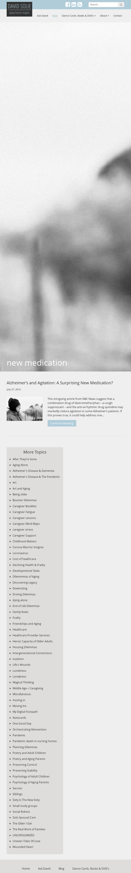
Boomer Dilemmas (25, 500)
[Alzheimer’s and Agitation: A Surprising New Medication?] (24, 410)
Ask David (42, 15)
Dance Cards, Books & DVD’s (78, 15)
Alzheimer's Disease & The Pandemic (36, 477)
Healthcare (20, 629)
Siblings (18, 794)
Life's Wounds (22, 665)
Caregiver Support (24, 535)
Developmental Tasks (26, 571)
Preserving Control (25, 765)
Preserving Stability (25, 770)
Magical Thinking (23, 682)
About (103, 15)
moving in (19, 700)
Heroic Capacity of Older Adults (33, 641)
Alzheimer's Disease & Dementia (33, 471)
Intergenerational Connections (32, 653)
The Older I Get (22, 823)
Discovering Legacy (25, 582)
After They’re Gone (25, 459)
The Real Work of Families (29, 829)
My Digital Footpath (25, 712)
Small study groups (25, 806)
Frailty (16, 618)
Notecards (19, 718)
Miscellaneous (22, 694)
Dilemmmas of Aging (26, 576)
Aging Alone (20, 465)
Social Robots (21, 812)
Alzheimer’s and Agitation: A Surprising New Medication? (60, 382)
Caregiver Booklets (25, 506)
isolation (18, 659)
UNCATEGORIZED (23, 835)
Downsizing (20, 588)
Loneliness (19, 671)
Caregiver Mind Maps (26, 524)
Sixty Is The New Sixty (26, 800)
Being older (20, 494)
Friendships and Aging (27, 624)
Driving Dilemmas (24, 594)
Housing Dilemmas (25, 647)
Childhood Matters (25, 541)
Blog (55, 15)
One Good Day (22, 723)
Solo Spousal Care (24, 817)
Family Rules (20, 612)
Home (26, 868)
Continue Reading (61, 423)
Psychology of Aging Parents (31, 782)
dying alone (20, 600)
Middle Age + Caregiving (28, 688)
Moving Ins (19, 706)
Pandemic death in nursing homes (35, 741)
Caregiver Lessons (24, 518)
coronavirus (20, 553)
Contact (117, 15)
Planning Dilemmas (25, 747)
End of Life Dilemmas (26, 606)
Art (15, 482)
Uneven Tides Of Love (26, 841)
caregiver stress (23, 529)
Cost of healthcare (24, 559)
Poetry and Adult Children (29, 753)
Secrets (17, 788)
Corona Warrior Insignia (28, 547)
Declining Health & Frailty (29, 565)
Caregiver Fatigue (24, 512)
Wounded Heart (23, 847)
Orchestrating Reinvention (30, 729)
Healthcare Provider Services (31, 635)
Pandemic (19, 735)
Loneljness (19, 676)
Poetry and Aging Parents (29, 759)
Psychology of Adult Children (31, 776)
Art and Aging (21, 488)
